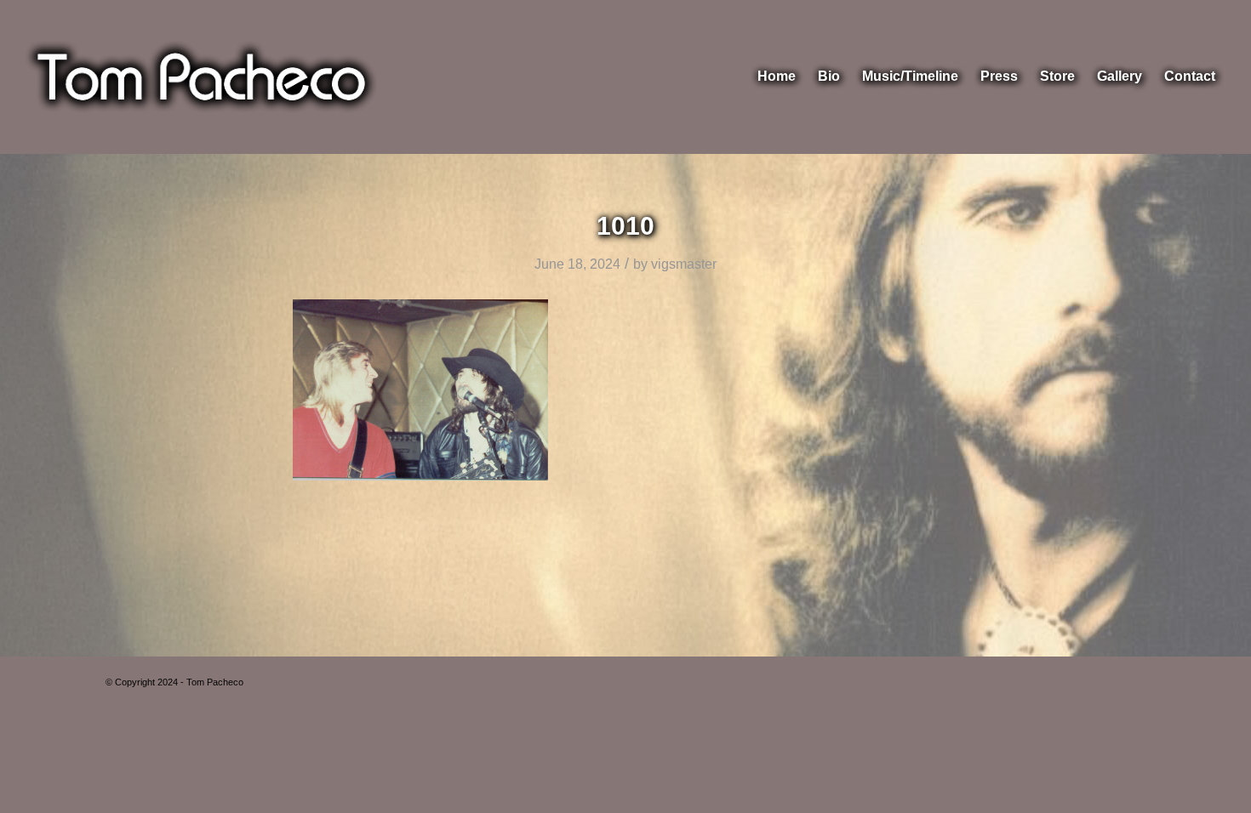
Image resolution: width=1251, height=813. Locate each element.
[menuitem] (776, 76)
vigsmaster (684, 264)
